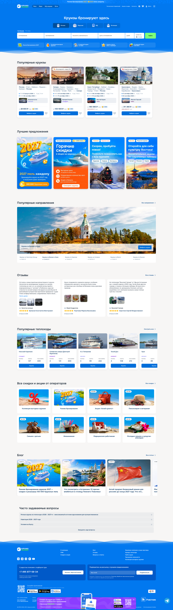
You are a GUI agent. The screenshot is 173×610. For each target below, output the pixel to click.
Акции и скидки (126, 6)
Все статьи (150, 455)
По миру (27, 31)
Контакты (134, 6)
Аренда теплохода (131, 552)
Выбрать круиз (31, 113)
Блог (94, 550)
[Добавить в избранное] (46, 113)
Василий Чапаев (117, 308)
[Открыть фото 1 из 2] (113, 300)
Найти (150, 36)
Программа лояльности (132, 557)
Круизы (31, 366)
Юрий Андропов (72, 308)
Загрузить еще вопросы (86, 530)
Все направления (148, 203)
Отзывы (95, 552)
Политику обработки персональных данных (122, 576)
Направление (50, 35)
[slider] (86, 163)
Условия (58, 604)
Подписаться (144, 573)
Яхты (56, 6)
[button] (30, 36)
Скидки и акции (65, 554)
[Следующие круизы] (167, 352)
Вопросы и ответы (98, 554)
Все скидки (150, 383)
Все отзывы (149, 275)
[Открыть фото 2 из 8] (30, 302)
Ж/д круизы (48, 6)
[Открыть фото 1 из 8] (22, 302)
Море (40, 6)
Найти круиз (129, 554)
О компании (64, 550)
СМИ (61, 552)
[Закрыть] (134, 599)
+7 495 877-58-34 (28, 571)
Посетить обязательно (80, 35)
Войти (149, 6)
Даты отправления (106, 35)
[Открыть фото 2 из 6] (75, 298)
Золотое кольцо (27, 308)
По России (20, 31)
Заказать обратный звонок (73, 572)
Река (34, 6)
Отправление (23, 35)
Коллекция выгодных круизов (134, 559)
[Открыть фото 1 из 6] (68, 298)
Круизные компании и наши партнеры (137, 550)
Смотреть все (149, 329)
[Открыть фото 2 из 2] (121, 300)
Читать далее (23, 296)
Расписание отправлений (113, 6)
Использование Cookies (149, 607)
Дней (128, 35)
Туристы (138, 35)
